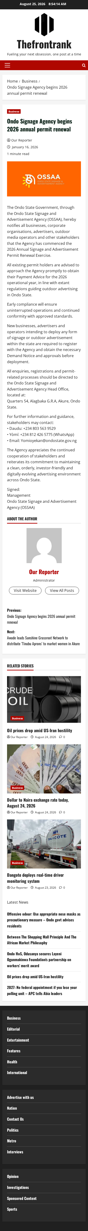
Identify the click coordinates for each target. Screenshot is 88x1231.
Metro (11, 1141)
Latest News (17, 902)
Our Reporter (21, 140)
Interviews (15, 1152)
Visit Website (25, 590)
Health (12, 1061)
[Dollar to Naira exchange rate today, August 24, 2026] (44, 768)
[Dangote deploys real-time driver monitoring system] (44, 844)
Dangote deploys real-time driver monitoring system (35, 878)
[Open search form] (84, 65)
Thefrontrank (44, 43)
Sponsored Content (22, 1198)
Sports (12, 1209)
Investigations (18, 1187)
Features (13, 1051)
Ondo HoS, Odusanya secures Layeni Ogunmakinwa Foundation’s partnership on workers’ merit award (39, 959)
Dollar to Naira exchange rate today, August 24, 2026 (38, 803)
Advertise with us (20, 1097)
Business (13, 111)
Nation (12, 1108)
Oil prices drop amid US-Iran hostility (39, 730)
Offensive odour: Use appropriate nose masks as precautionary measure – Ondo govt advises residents (43, 920)
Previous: (41, 616)
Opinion (13, 1176)
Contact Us (15, 1119)
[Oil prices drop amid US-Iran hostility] (44, 699)
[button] (7, 65)
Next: (43, 637)
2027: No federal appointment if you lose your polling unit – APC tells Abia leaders (42, 990)
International (17, 1072)
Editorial (13, 1029)
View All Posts (62, 590)
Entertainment (18, 1040)
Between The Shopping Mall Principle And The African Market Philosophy (42, 940)
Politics (13, 1130)
